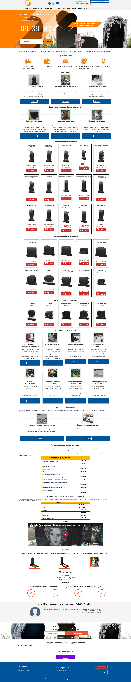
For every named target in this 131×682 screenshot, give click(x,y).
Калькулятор (99, 1)
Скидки (63, 8)
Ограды (58, 8)
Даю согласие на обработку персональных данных (66, 637)
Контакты (86, 8)
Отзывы (80, 8)
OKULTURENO (22, 667)
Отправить (47, 41)
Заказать (34, 101)
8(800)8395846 (82, 2)
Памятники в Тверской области (63, 622)
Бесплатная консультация (100, 4)
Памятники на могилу (23, 670)
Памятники (28, 8)
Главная (45, 622)
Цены (68, 8)
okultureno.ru (36, 678)
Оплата (74, 8)
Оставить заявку (101, 666)
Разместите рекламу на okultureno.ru (65, 657)
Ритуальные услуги (49, 8)
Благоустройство (37, 8)
